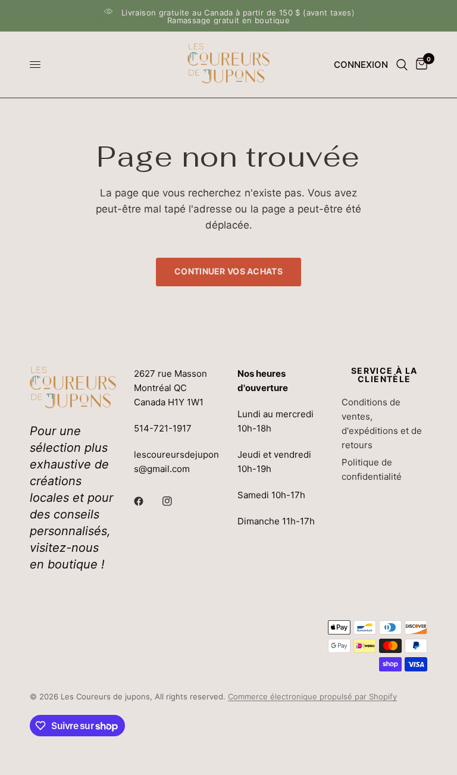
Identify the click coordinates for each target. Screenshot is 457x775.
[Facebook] (147, 501)
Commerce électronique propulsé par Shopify (312, 696)
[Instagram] (175, 501)
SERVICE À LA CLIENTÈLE (384, 375)
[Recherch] (402, 65)
